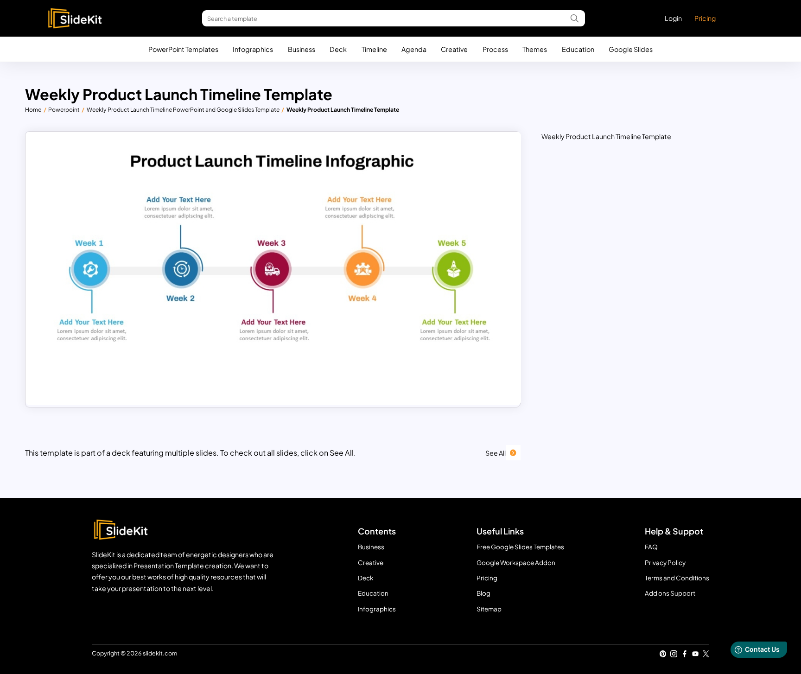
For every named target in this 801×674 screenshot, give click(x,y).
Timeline (374, 49)
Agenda (413, 49)
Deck (338, 49)
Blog (483, 593)
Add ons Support (670, 593)
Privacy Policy (665, 562)
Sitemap (489, 609)
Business (301, 49)
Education (578, 49)
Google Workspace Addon (516, 562)
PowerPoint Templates (183, 49)
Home (33, 109)
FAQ (651, 547)
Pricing (705, 18)
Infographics (253, 49)
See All (495, 453)
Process (495, 49)
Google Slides (631, 49)
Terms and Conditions (677, 578)
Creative (454, 49)
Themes (534, 49)
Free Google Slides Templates (520, 547)
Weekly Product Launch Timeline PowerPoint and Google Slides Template (183, 109)
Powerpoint (64, 109)
